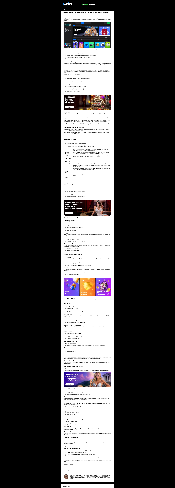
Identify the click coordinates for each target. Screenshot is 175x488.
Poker (76, 9)
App (64, 9)
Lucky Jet (72, 9)
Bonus (68, 9)
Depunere (80, 9)
